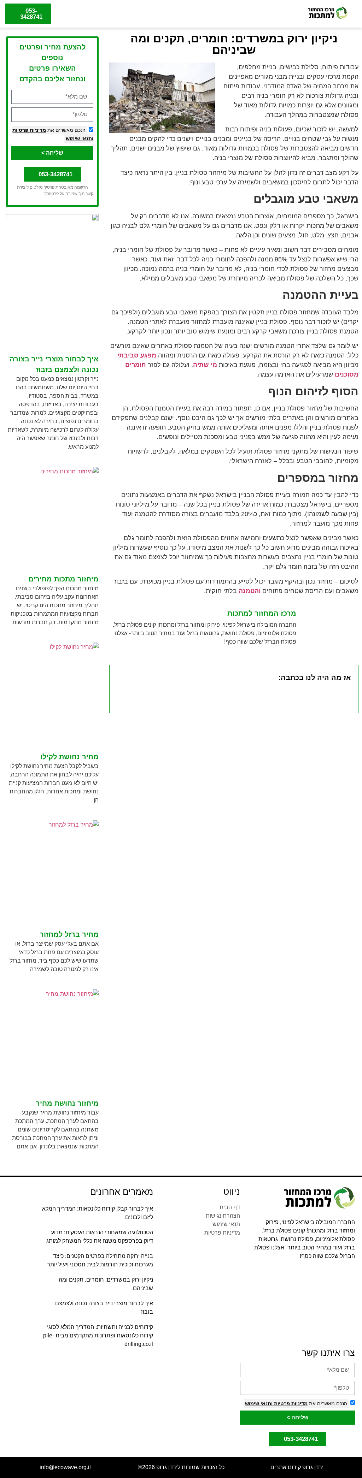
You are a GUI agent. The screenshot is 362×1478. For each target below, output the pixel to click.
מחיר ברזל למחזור (69, 934)
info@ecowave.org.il (65, 1467)
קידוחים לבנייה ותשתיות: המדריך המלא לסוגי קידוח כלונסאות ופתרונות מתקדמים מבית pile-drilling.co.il (98, 1335)
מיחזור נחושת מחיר (67, 1103)
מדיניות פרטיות (29, 130)
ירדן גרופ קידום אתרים (296, 1467)
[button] (179, 14)
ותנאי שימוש (79, 138)
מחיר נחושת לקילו (69, 757)
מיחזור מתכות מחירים (63, 579)
